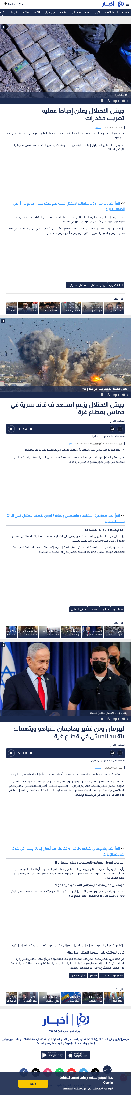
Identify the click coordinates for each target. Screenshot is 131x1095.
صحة (87, 12)
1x (19, 428)
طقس (63, 12)
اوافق (33, 1083)
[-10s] (112, 429)
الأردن (97, 12)
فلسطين (76, 12)
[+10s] (120, 429)
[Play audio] (11, 429)
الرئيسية (126, 12)
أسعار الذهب (111, 12)
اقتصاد (36, 12)
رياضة (26, 12)
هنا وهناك (13, 12)
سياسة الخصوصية (72, 1088)
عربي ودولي (50, 12)
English (12, 4)
